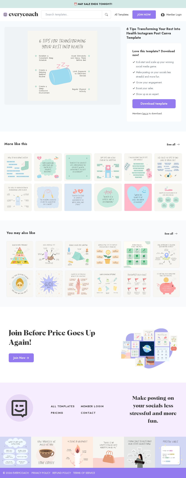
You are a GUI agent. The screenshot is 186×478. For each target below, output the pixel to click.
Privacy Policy (41, 473)
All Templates (121, 14)
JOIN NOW (144, 14)
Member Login (174, 14)
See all (171, 144)
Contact (88, 413)
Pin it (14, 33)
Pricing (57, 413)
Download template (154, 104)
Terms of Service (84, 473)
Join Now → (21, 358)
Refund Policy (61, 473)
